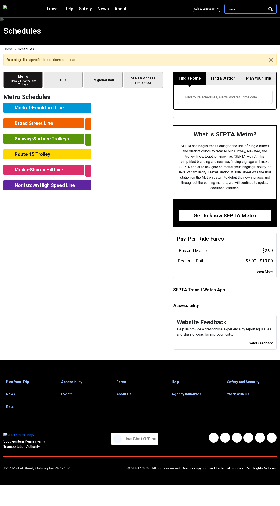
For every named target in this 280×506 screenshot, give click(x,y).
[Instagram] (260, 438)
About (120, 8)
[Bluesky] (225, 438)
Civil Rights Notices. (261, 468)
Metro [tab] (23, 80)
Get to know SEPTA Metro (225, 216)
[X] (237, 438)
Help (68, 8)
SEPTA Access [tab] (143, 80)
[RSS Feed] (271, 438)
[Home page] (24, 8)
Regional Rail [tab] (103, 80)
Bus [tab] (63, 80)
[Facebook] (214, 438)
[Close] (271, 60)
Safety (85, 8)
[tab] (190, 78)
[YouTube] (248, 438)
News (103, 8)
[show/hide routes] (88, 124)
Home (8, 49)
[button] (29, 382)
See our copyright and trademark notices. (213, 468)
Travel (52, 8)
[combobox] (225, 97)
